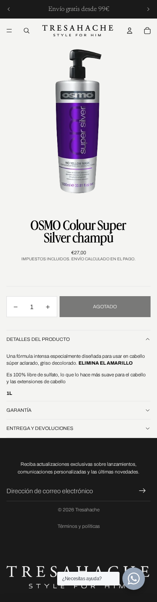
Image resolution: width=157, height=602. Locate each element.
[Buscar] (26, 30)
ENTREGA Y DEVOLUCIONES (39, 428)
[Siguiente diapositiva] (148, 9)
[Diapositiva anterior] (9, 9)
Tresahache (87, 510)
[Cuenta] (129, 30)
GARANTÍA (18, 410)
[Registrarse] (142, 491)
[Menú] (9, 30)
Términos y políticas (79, 526)
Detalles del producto (38, 339)
